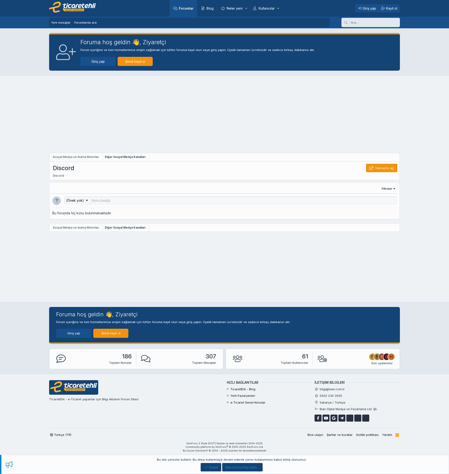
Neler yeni (235, 8)
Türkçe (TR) (62, 435)
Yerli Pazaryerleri (242, 395)
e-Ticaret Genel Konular (247, 402)
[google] (333, 418)
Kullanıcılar (267, 8)
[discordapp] (365, 418)
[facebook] (318, 418)
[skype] (349, 418)
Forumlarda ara (85, 22)
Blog (210, 8)
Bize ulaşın (315, 435)
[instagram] (357, 418)
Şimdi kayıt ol (135, 61)
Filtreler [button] (387, 188)
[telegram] (341, 418)
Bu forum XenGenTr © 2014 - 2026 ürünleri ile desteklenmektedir (224, 450)
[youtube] (326, 418)
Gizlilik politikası (367, 435)
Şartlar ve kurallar (340, 435)
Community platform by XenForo (224, 446)
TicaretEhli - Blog (242, 389)
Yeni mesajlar (61, 22)
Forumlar (186, 8)
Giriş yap (98, 61)
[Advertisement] (224, 115)
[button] (246, 8)
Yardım (387, 435)
